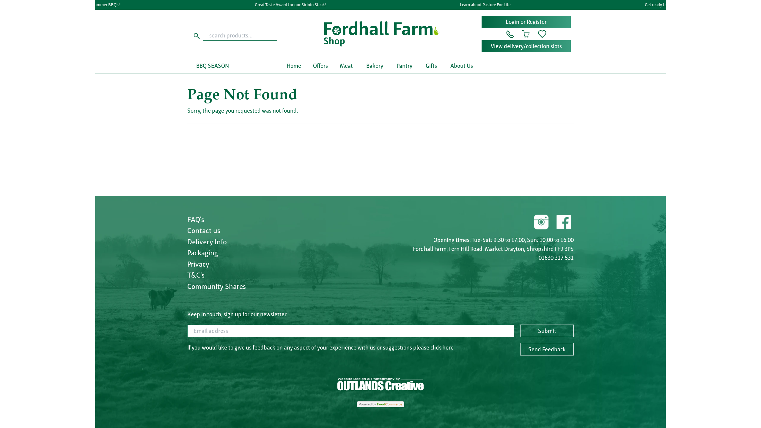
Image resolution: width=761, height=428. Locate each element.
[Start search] (196, 35)
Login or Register (526, 21)
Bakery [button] (374, 65)
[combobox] (251, 35)
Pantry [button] (404, 65)
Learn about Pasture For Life (475, 4)
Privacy (198, 263)
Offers (320, 65)
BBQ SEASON (212, 65)
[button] (510, 33)
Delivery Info (207, 241)
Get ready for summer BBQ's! (661, 4)
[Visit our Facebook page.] (563, 220)
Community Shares (216, 286)
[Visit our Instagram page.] (541, 220)
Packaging (202, 252)
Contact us (203, 230)
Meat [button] (346, 65)
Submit (547, 330)
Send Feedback (547, 349)
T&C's (196, 274)
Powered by (380, 404)
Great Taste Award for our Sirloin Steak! (280, 4)
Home (294, 65)
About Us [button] (461, 65)
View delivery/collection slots (526, 46)
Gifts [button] (431, 65)
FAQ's (195, 219)
